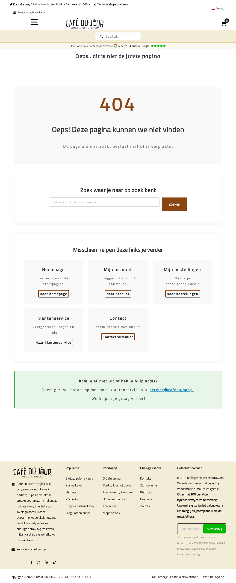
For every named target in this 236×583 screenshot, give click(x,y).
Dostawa (146, 499)
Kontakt (145, 478)
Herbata (71, 492)
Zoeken (174, 204)
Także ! (112, 4)
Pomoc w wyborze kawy (30, 12)
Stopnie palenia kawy (80, 506)
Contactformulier (118, 336)
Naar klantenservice (53, 342)
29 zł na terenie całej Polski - (51, 4)
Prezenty (72, 499)
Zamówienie (148, 485)
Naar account (118, 293)
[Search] (101, 36)
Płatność (146, 492)
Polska (219, 8)
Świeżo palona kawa (79, 478)
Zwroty (145, 506)
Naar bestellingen (182, 293)
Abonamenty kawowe (118, 492)
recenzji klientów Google (134, 46)
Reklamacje (160, 576)
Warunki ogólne (213, 576)
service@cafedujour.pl (172, 389)
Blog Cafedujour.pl (78, 512)
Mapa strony (111, 512)
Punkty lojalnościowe (117, 485)
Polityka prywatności (184, 576)
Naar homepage (53, 293)
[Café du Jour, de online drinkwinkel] (118, 23)
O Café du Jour (112, 478)
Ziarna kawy (74, 485)
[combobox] (118, 36)
